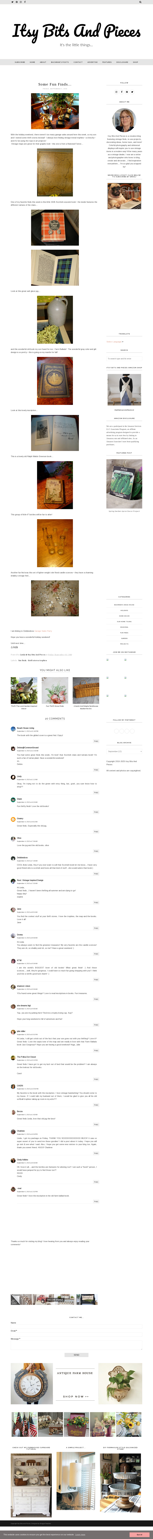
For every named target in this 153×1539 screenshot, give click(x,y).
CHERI (20, 1086)
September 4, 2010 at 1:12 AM (27, 779)
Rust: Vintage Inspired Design (30, 880)
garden (124, 638)
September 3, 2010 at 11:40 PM (27, 731)
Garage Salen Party (43, 631)
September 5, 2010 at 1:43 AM (27, 1115)
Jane (19, 909)
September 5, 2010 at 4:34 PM (27, 1134)
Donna (20, 935)
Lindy (19, 776)
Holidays (124, 610)
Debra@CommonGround (28, 748)
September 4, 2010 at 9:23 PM (27, 1060)
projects (124, 644)
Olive (19, 838)
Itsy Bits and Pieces (23, 1523)
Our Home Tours (124, 621)
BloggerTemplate (45, 1523)
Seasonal (124, 627)
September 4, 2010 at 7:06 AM (27, 841)
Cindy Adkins (22, 1160)
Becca (20, 1111)
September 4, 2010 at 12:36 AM (27, 751)
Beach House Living (25, 728)
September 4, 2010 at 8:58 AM (27, 938)
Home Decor (124, 616)
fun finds (22, 660)
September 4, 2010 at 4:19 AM (27, 802)
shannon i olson (23, 986)
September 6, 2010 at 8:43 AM (27, 1163)
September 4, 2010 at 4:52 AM (27, 822)
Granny (20, 818)
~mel (19, 1188)
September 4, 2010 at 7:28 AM (27, 861)
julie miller (21, 1031)
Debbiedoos (22, 858)
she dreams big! (24, 1006)
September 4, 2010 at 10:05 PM (27, 1089)
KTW (19, 960)
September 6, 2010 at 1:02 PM (27, 1192)
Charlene (21, 1131)
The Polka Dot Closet (26, 1057)
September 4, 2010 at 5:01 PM (27, 1034)
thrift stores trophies (37, 660)
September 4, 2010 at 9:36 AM (27, 963)
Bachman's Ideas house (124, 605)
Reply (96, 741)
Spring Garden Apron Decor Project (124, 511)
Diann (19, 799)
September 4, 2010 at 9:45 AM (27, 1009)
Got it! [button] (139, 1535)
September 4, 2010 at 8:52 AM (27, 912)
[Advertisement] (55, 1270)
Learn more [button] (80, 1535)
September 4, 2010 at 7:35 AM (27, 883)
